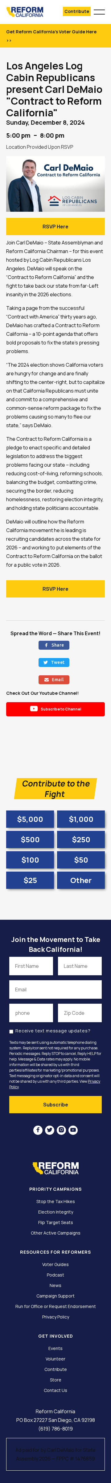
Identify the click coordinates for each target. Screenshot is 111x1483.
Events (55, 1348)
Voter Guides (55, 1264)
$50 (81, 860)
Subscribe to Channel (55, 708)
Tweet (54, 662)
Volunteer (55, 1358)
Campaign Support (55, 1295)
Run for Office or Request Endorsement (55, 1306)
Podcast (55, 1275)
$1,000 (81, 819)
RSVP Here (55, 226)
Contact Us (55, 1390)
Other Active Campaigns (55, 1233)
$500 (30, 839)
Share (54, 645)
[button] (99, 11)
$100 (30, 860)
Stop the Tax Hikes (55, 1201)
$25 (30, 880)
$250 (81, 839)
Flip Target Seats (55, 1222)
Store (55, 1379)
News (55, 1285)
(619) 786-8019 (55, 1428)
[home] (28, 12)
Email (54, 679)
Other (81, 880)
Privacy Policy (55, 1316)
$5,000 (30, 819)
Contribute (76, 11)
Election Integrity (55, 1212)
